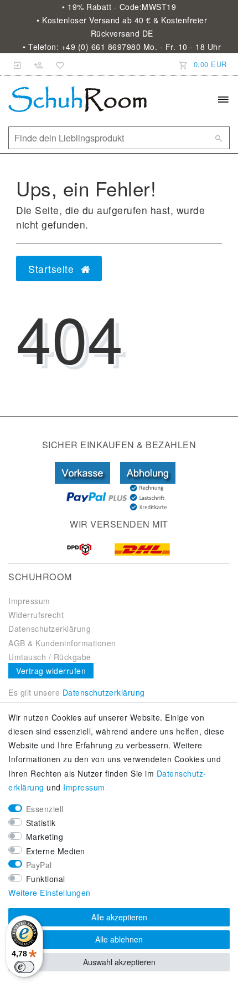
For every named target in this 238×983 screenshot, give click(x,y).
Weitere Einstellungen (49, 892)
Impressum (29, 600)
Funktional (45, 878)
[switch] (24, 967)
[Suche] (218, 138)
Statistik (41, 822)
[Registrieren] (38, 64)
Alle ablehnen (119, 939)
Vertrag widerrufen (51, 670)
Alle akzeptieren (119, 917)
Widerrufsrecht (36, 614)
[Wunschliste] (58, 64)
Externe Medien (55, 851)
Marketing (45, 836)
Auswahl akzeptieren (119, 961)
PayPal (39, 864)
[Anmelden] (17, 64)
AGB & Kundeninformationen (62, 642)
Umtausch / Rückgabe (49, 656)
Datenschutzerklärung (49, 628)
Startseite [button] (52, 269)
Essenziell (45, 808)
